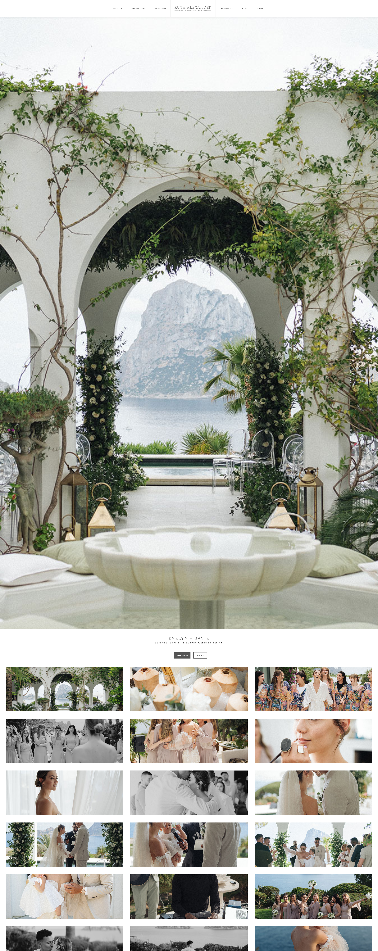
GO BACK (200, 655)
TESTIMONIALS (226, 9)
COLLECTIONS (160, 9)
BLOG (244, 9)
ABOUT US (117, 9)
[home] (193, 8)
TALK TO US (182, 655)
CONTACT (260, 9)
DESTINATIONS (138, 9)
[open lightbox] (64, 689)
